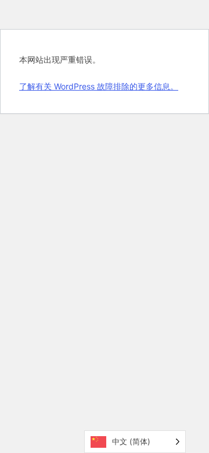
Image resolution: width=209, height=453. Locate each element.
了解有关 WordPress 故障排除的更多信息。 (98, 86)
